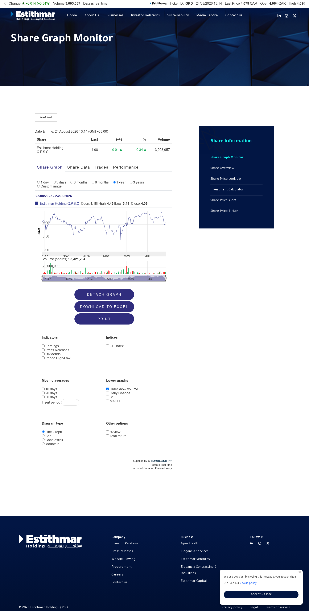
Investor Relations (145, 16)
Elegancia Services (195, 551)
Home (72, 16)
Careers (117, 575)
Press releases (122, 551)
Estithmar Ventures (195, 559)
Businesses (115, 16)
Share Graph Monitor (226, 158)
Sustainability (178, 16)
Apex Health (190, 544)
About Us (92, 16)
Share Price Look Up (225, 179)
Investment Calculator (227, 190)
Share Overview (222, 168)
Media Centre (207, 16)
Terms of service (278, 608)
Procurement (121, 567)
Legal (254, 608)
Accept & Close (261, 594)
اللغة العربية (46, 117)
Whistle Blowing (123, 559)
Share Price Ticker (224, 211)
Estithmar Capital (194, 581)
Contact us (233, 16)
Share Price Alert (223, 200)
